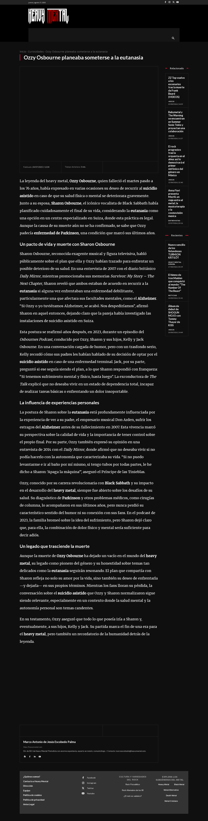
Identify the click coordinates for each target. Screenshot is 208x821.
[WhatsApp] (128, 167)
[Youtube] (177, 2)
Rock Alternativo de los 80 (132, 790)
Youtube (91, 793)
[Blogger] (24, 756)
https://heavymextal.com (32, 747)
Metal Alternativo (171, 790)
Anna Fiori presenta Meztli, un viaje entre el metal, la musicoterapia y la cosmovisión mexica (176, 203)
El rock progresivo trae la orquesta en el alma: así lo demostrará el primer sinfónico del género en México (176, 161)
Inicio (23, 51)
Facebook (91, 778)
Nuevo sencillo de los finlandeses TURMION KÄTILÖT (176, 251)
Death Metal (171, 795)
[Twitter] (173, 2)
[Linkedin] (34, 756)
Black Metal (179, 784)
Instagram (91, 783)
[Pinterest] (122, 167)
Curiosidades (36, 51)
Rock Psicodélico (133, 784)
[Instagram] (169, 2)
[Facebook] (165, 2)
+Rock (171, 101)
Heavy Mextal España (174, 263)
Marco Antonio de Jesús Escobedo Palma (49, 742)
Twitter (90, 788)
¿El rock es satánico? (133, 796)
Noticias (172, 295)
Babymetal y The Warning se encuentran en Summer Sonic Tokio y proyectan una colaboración (176, 122)
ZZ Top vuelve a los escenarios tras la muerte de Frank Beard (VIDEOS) (176, 87)
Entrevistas (174, 221)
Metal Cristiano (171, 801)
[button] (173, 38)
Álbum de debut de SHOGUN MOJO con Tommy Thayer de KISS (174, 316)
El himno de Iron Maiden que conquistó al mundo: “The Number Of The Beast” (176, 282)
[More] (135, 167)
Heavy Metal (163, 784)
